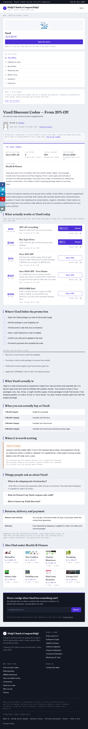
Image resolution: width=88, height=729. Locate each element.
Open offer (70, 258)
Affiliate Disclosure (53, 719)
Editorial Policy (36, 719)
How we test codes (77, 2)
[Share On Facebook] (2, 184)
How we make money (11, 678)
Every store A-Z (52, 636)
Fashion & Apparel (53, 647)
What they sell (13, 71)
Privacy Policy (8, 723)
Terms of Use (75, 719)
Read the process (12, 101)
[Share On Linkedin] (2, 194)
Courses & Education (54, 654)
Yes (76, 233)
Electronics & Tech (53, 657)
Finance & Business (53, 650)
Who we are (7, 689)
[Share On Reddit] (2, 203)
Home (4, 15)
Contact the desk (52, 668)
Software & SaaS (52, 640)
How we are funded (53, 137)
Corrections (7, 682)
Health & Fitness (15, 15)
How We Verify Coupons (19, 719)
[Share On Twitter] (2, 189)
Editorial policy (45, 127)
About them (12, 66)
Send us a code (9, 685)
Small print (11, 83)
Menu (81, 8)
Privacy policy (68, 617)
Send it (76, 610)
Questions (11, 79)
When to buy (12, 75)
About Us (6, 719)
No (80, 233)
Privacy (6, 692)
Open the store (44, 42)
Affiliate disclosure (10, 675)
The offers (12, 58)
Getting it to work (14, 62)
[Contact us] (2, 208)
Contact (65, 719)
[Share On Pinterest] (2, 199)
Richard (21, 123)
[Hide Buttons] (1, 213)
